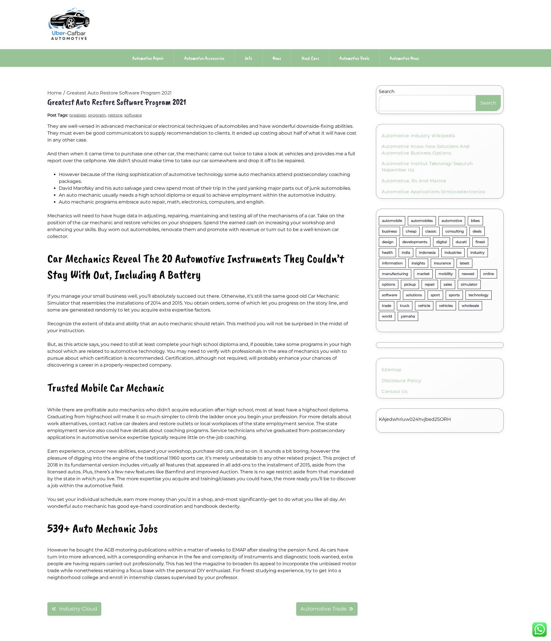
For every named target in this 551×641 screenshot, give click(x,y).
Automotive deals (354, 58)
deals (477, 231)
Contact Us (395, 391)
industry (477, 252)
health (387, 252)
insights (418, 263)
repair (430, 284)
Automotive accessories (204, 58)
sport (435, 295)
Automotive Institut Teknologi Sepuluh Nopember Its (427, 167)
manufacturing (395, 274)
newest (468, 274)
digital (441, 242)
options (388, 284)
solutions (414, 295)
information (392, 263)
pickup (410, 284)
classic (430, 231)
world (387, 316)
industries (453, 252)
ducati (461, 242)
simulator (469, 284)
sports (454, 295)
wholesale (470, 305)
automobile (392, 220)
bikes (475, 220)
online (488, 274)
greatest (77, 115)
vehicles (446, 305)
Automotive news (404, 58)
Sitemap (391, 369)
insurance (442, 263)
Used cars (310, 58)
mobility (446, 274)
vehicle (424, 305)
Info (248, 58)
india (406, 252)
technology (478, 295)
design (387, 242)
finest (480, 242)
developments (414, 242)
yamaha (408, 316)
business (389, 231)
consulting (454, 231)
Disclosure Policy (401, 380)
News (277, 58)
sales (448, 284)
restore (115, 115)
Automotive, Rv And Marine (414, 180)
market (423, 274)
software (133, 115)
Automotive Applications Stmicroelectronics (433, 191)
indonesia (427, 252)
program (97, 115)
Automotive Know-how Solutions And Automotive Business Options (425, 150)
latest (464, 263)
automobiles (422, 220)
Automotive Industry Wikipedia (418, 135)
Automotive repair (148, 58)
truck (404, 305)
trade (386, 305)
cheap (411, 231)
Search (387, 91)
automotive (452, 220)
